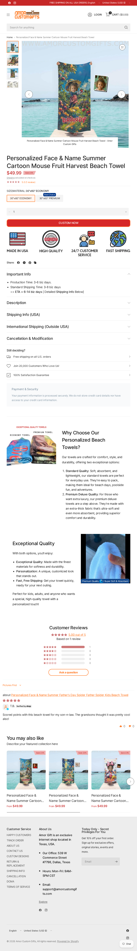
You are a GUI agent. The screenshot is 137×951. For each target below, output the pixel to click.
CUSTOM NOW (68, 223)
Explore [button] (43, 901)
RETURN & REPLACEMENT (16, 863)
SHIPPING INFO (16, 871)
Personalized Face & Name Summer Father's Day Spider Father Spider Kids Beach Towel (69, 695)
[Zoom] (122, 47)
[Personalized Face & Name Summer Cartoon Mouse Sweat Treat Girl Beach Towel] (110, 770)
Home (10, 37)
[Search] (126, 27)
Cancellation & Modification (30, 338)
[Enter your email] (116, 861)
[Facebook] (9, 3)
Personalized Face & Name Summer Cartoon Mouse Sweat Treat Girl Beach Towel (108, 798)
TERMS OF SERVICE (18, 886)
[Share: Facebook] (18, 262)
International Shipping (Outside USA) (38, 326)
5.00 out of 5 (77, 634)
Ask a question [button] (68, 672)
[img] (11, 700)
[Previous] (29, 94)
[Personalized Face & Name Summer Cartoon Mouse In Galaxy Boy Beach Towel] (68, 770)
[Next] (121, 94)
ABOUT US (13, 845)
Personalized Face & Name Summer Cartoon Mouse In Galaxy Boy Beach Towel (66, 798)
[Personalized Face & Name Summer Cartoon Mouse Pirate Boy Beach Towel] (26, 770)
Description (16, 303)
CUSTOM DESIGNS (18, 856)
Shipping (10, 177)
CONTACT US (15, 850)
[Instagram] (14, 3)
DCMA (10, 881)
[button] (50, 647)
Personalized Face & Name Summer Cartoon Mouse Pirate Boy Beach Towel (24, 798)
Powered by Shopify (68, 941)
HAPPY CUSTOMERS (19, 835)
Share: (10, 262)
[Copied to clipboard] (35, 262)
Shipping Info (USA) (23, 314)
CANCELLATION (16, 876)
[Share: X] (24, 262)
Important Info (19, 274)
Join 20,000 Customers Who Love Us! (36, 365)
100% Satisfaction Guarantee (31, 375)
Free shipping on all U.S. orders (32, 356)
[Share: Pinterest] (30, 262)
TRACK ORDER (15, 840)
